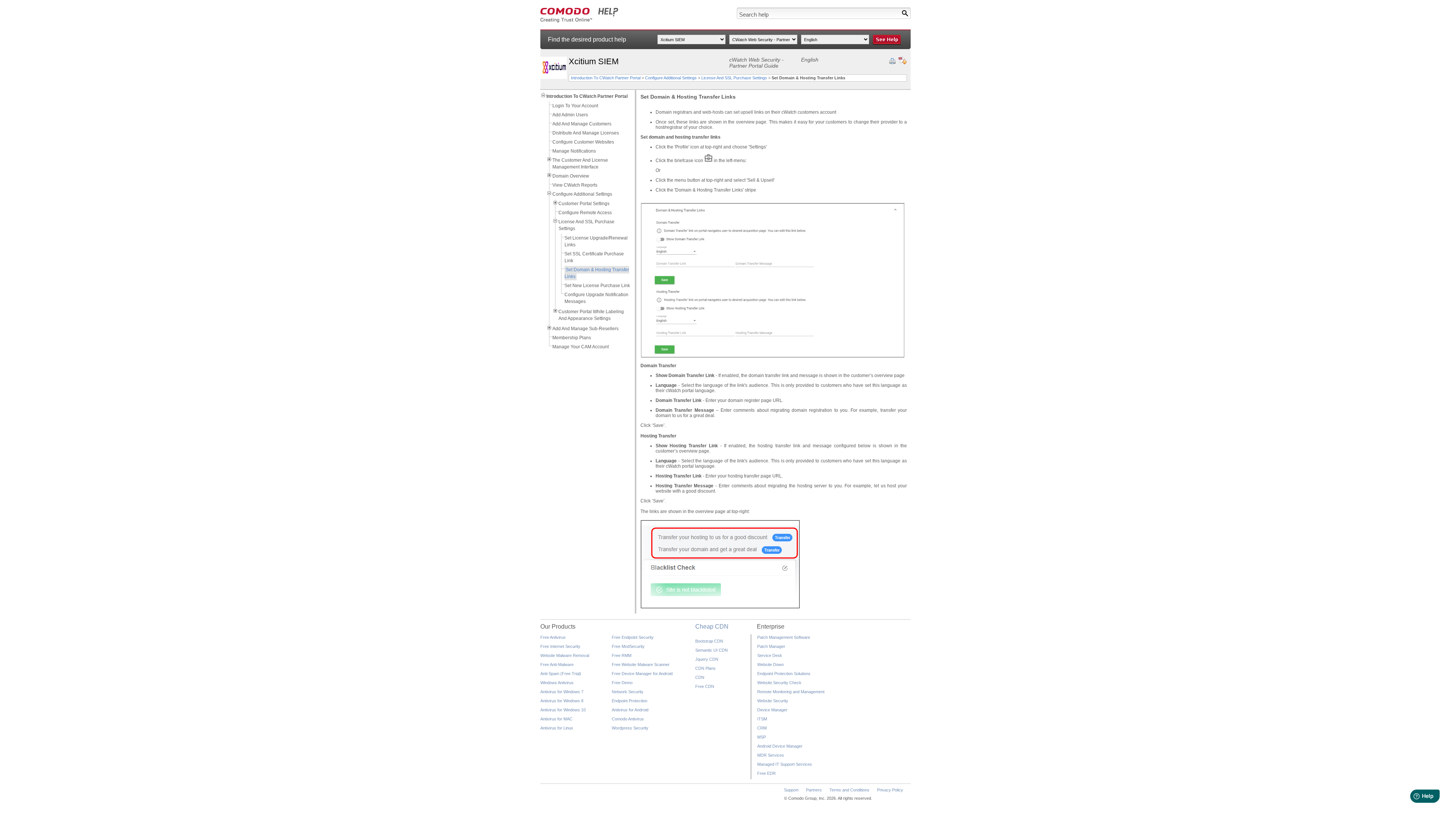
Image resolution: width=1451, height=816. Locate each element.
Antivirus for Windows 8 (561, 701)
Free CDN (704, 686)
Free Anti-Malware (557, 664)
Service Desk (769, 655)
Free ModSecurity (628, 646)
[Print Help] (892, 61)
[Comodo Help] (579, 21)
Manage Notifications (574, 151)
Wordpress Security (630, 728)
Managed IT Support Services (784, 764)
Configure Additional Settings (671, 78)
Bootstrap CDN (709, 641)
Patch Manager (771, 646)
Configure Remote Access (585, 212)
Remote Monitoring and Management (791, 691)
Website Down (770, 664)
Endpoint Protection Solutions (784, 673)
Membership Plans (571, 337)
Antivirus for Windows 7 (561, 691)
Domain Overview (570, 176)
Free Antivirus (553, 637)
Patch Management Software (783, 637)
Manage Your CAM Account (580, 346)
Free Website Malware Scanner (641, 664)
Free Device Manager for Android (642, 673)
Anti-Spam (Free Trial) (560, 673)
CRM (762, 728)
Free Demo (622, 682)
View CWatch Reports (574, 185)
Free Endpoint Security (633, 637)
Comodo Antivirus (628, 719)
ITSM (762, 719)
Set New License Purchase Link (597, 285)
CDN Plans (705, 668)
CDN (699, 677)
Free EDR (766, 773)
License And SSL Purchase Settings (734, 78)
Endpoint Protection (629, 701)
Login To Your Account (575, 105)
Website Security (772, 701)
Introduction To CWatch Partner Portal (605, 78)
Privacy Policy (890, 790)
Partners (814, 790)
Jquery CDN (706, 659)
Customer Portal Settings (583, 203)
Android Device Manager (780, 746)
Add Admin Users (570, 114)
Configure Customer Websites (583, 142)
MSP (761, 737)
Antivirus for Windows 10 (563, 710)
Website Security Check (779, 682)
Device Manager (772, 710)
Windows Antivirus (557, 682)
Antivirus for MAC (556, 719)
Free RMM (621, 655)
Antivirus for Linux (556, 728)
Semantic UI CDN (711, 650)
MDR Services (770, 755)
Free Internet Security (560, 646)
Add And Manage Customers (581, 124)
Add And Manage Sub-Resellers (585, 328)
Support (791, 790)
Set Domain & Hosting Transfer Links (597, 273)
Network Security (628, 691)
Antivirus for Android (630, 710)
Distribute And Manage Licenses (585, 133)
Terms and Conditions (849, 790)
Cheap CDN (712, 626)
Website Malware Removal (564, 655)
